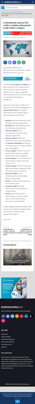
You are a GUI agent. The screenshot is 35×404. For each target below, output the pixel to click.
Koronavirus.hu (13, 384)
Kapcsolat (4, 347)
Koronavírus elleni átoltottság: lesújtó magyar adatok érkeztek (17, 261)
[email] (24, 62)
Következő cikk (27, 227)
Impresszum (4, 334)
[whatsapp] (19, 62)
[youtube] (22, 316)
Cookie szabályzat (6, 337)
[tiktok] (31, 316)
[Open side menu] (2, 2)
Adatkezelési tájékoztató (8, 339)
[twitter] (10, 62)
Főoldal (3, 12)
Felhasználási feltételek (7, 342)
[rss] (17, 316)
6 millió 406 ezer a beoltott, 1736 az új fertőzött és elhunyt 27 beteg (25, 231)
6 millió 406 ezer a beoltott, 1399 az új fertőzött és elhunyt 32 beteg (10, 231)
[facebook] (5, 62)
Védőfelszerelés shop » (12, 7)
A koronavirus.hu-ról (6, 344)
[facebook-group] (8, 316)
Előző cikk (7, 227)
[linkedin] (26, 316)
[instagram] (3, 321)
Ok (17, 401)
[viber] (14, 62)
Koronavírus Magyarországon (13, 12)
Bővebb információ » (7, 368)
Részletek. (17, 398)
